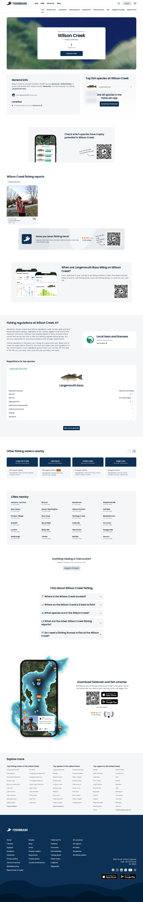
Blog (30, 844)
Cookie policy (34, 859)
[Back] (129, 451)
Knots (31, 847)
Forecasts (54, 847)
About (9, 840)
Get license (101, 343)
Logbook (54, 862)
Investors (10, 851)
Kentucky (67, 39)
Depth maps (55, 859)
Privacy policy (12, 859)
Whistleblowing (13, 866)
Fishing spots (56, 855)
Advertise (10, 855)
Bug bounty (33, 855)
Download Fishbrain (109, 104)
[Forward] (134, 451)
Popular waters (35, 851)
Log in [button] (127, 3)
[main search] (118, 3)
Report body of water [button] (15, 870)
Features (54, 844)
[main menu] (135, 3)
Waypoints (55, 866)
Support (10, 847)
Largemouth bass (14, 182)
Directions (36, 105)
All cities (76, 847)
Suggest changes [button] (71, 568)
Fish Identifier (56, 851)
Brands (31, 840)
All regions (77, 844)
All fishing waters (79, 855)
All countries (78, 840)
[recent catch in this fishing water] (22, 205)
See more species (71, 428)
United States (75, 39)
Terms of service (13, 862)
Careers (10, 844)
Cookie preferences (37, 862)
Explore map (71, 53)
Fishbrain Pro (56, 840)
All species (77, 851)
